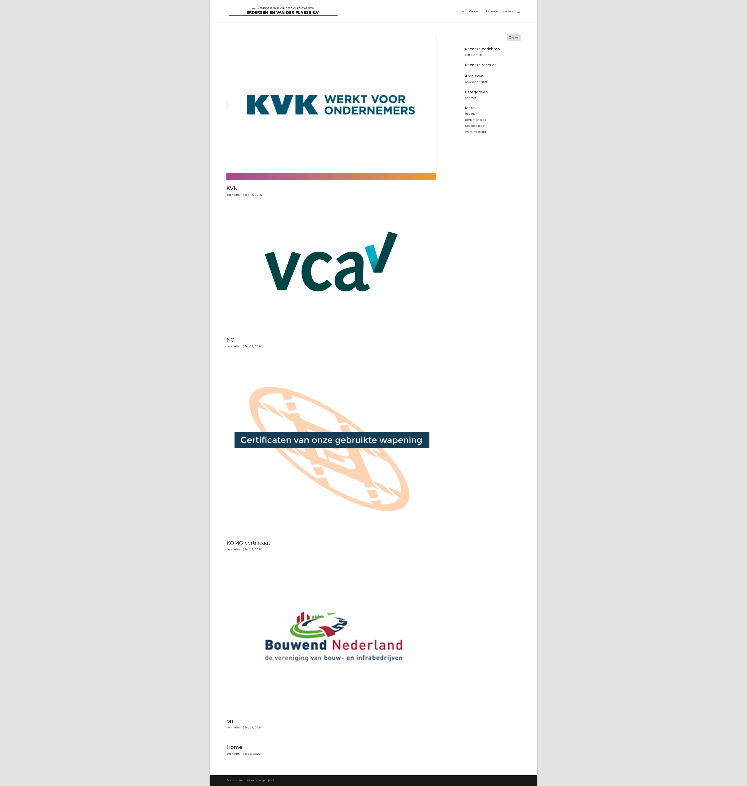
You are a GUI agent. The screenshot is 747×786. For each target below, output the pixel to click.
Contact (475, 11)
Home (459, 11)
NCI (231, 340)
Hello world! (473, 55)
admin (238, 195)
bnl (230, 721)
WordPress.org (475, 132)
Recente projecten (499, 11)
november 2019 (476, 82)
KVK (231, 188)
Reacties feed (474, 126)
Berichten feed (475, 120)
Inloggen (471, 113)
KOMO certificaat (248, 543)
